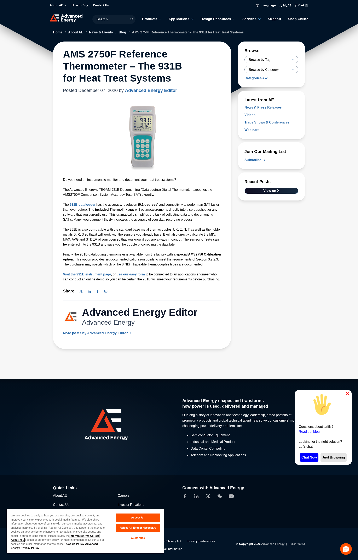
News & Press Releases (263, 107)
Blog (123, 32)
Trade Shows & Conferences (266, 122)
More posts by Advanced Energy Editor (96, 333)
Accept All (137, 517)
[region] (85, 531)
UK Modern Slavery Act (166, 541)
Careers (123, 495)
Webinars (251, 130)
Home (58, 32)
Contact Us (61, 504)
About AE (76, 32)
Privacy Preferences (201, 541)
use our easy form (130, 274)
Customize (138, 537)
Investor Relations (131, 504)
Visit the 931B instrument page (87, 274)
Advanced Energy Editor (151, 90)
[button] (346, 549)
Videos (249, 115)
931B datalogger (83, 204)
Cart (302, 5)
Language (268, 5)
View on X (271, 190)
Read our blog (309, 431)
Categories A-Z (256, 78)
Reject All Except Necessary (138, 527)
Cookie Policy (75, 543)
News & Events (101, 32)
